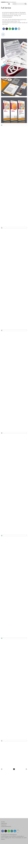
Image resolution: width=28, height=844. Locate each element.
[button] (4, 29)
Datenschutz (4, 823)
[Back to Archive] (14, 769)
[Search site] (25, 4)
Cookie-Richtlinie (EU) (6, 826)
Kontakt (3, 821)
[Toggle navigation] (9, 4)
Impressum (3, 825)
